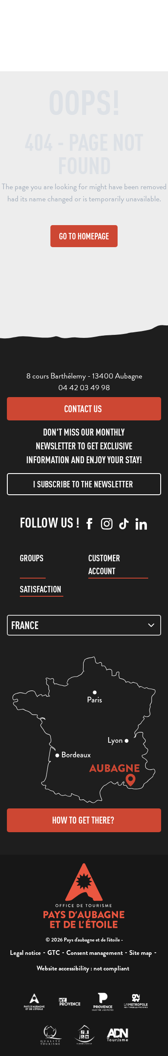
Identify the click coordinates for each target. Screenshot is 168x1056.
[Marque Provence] (102, 1001)
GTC (53, 952)
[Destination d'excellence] (51, 1035)
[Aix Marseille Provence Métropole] (136, 1001)
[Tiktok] (124, 524)
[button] (62, 33)
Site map (140, 952)
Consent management (94, 952)
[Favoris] (96, 34)
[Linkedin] (141, 524)
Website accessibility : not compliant (83, 968)
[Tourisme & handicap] (84, 1035)
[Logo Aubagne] (84, 895)
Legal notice (25, 952)
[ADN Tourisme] (117, 1035)
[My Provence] (69, 1001)
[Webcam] (80, 37)
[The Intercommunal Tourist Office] (34, 1001)
